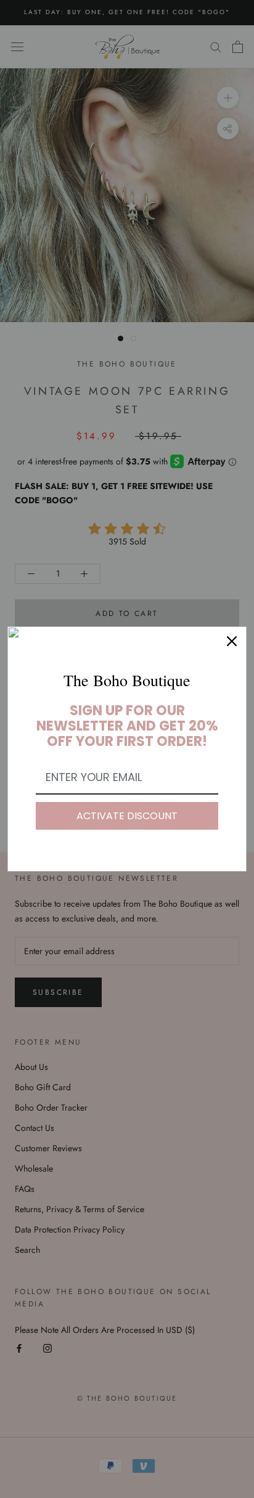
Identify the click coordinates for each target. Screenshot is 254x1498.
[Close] (232, 641)
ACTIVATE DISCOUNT (127, 816)
